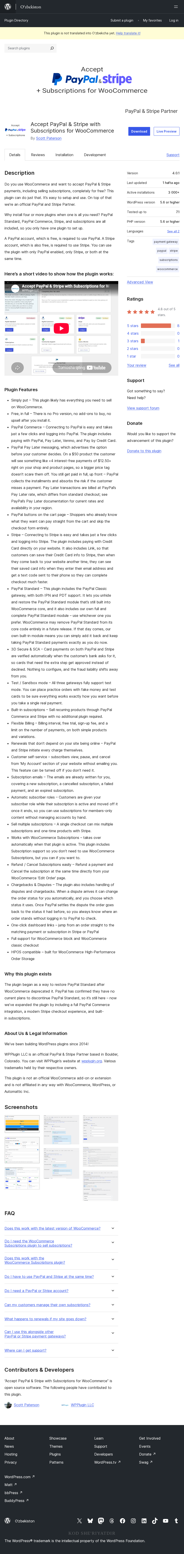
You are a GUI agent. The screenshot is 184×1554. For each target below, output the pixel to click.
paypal (161, 250)
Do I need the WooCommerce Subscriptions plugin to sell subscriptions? (38, 1243)
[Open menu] (177, 6)
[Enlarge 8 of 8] (112, 1176)
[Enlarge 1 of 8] (34, 1121)
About (9, 1438)
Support (173, 155)
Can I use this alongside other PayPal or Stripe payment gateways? (35, 1334)
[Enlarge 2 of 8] (34, 1143)
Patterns (56, 1462)
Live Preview (167, 131)
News (9, 1446)
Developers (103, 1454)
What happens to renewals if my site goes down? (45, 1319)
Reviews (38, 155)
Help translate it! (128, 33)
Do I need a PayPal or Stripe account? (36, 1291)
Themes (56, 1446)
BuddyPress (16, 1500)
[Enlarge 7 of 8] (112, 1152)
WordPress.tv (107, 1462)
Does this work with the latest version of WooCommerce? (52, 1228)
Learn (98, 1438)
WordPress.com (19, 1477)
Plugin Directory (16, 20)
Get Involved (150, 1438)
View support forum (143, 408)
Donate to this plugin (144, 451)
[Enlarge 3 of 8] (34, 1173)
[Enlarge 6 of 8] (112, 1121)
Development (95, 155)
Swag (146, 1462)
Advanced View (140, 282)
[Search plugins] (52, 48)
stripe (174, 250)
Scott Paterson (48, 138)
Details (14, 155)
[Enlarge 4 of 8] (73, 1121)
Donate (147, 1454)
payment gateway (166, 241)
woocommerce (167, 269)
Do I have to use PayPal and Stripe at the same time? (49, 1277)
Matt (10, 1484)
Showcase (58, 1438)
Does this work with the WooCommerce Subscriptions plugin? (34, 1260)
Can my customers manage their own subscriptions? (47, 1305)
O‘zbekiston (25, 1521)
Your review (136, 365)
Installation (64, 155)
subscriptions (169, 260)
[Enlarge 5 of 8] (73, 1154)
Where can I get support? (25, 1350)
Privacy (10, 1462)
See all (174, 365)
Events (145, 1446)
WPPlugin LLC (82, 1405)
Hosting (10, 1454)
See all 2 (173, 231)
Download (139, 131)
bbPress (13, 1493)
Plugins (55, 1454)
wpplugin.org (91, 1061)
